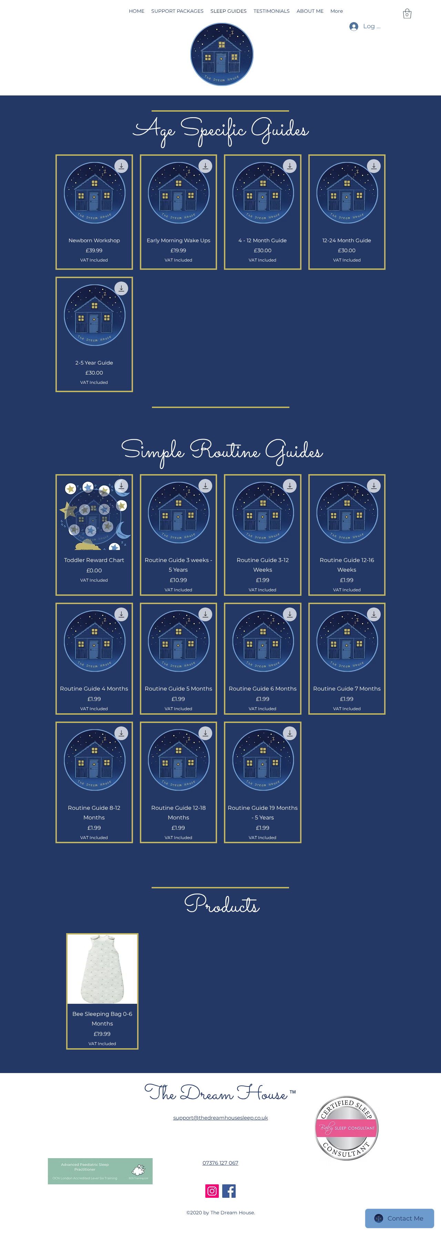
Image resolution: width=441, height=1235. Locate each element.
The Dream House (215, 1095)
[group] (221, 991)
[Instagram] (212, 1191)
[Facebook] (229, 1191)
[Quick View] (94, 193)
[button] (407, 14)
